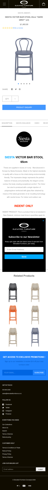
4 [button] (26, 83)
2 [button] (21, 83)
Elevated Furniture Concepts (23, 480)
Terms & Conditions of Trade (11, 448)
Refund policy (6, 437)
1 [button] (18, 83)
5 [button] (29, 83)
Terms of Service (7, 434)
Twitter (8, 407)
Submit (40, 469)
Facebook (9, 404)
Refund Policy (6, 451)
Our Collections (7, 424)
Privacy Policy (6, 454)
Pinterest (8, 414)
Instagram (9, 411)
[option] (24, 57)
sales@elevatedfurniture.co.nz (12, 393)
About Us (5, 428)
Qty (7, 99)
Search (4, 431)
